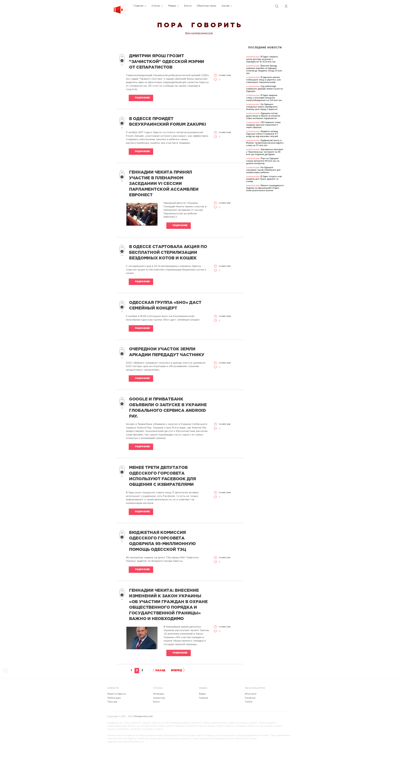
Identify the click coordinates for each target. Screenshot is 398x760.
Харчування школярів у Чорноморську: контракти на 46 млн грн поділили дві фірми (264, 152)
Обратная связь (206, 6)
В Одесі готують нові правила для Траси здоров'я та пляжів (264, 179)
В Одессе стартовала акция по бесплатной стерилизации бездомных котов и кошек (168, 252)
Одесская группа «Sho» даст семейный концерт (165, 305)
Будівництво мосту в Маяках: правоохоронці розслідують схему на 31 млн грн (265, 142)
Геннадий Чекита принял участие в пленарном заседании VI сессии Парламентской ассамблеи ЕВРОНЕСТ (164, 183)
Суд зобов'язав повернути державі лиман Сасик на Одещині (264, 88)
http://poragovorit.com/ (171, 735)
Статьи (156, 6)
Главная (138, 6)
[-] (122, 60)
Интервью (158, 694)
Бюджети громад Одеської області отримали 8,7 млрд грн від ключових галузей (262, 133)
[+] (122, 56)
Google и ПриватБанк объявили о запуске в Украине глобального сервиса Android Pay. (168, 407)
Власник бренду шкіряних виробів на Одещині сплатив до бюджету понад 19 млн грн (264, 69)
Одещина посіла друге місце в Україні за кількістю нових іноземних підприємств (263, 115)
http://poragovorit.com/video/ (253, 735)
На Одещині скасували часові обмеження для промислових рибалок (263, 170)
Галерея (203, 698)
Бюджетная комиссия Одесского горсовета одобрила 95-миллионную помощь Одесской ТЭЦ (162, 541)
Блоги (187, 6)
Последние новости (265, 47)
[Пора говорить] (118, 6)
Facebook (250, 698)
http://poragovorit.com (222, 738)
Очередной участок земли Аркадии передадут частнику (166, 352)
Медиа (172, 6)
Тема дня (112, 702)
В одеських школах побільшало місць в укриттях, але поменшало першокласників (263, 79)
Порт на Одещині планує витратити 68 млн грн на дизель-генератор (262, 161)
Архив (225, 6)
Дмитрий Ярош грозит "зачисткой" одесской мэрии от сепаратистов (166, 61)
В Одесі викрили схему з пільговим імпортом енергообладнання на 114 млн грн (264, 97)
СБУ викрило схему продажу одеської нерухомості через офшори (263, 124)
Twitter (248, 702)
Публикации (114, 698)
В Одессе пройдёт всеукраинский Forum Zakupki (167, 121)
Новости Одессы (116, 694)
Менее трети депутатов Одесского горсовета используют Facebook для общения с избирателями (162, 476)
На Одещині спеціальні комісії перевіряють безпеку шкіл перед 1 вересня (262, 106)
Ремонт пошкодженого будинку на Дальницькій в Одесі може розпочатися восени (265, 188)
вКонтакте (250, 694)
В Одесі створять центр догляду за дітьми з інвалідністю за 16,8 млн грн (262, 59)
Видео (202, 694)
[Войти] (286, 6)
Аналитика (159, 698)
